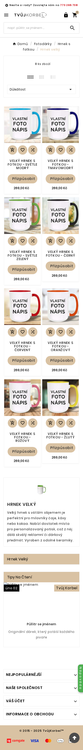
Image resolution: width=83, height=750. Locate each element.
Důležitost (41, 89)
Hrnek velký (17, 559)
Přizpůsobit (23, 178)
